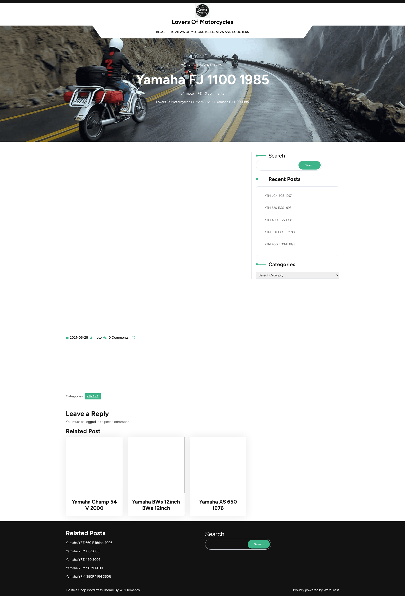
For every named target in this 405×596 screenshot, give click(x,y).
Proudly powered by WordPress (316, 590)
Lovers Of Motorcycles (202, 21)
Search (277, 155)
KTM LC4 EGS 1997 (278, 196)
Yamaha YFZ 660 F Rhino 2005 (89, 543)
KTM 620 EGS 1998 (278, 208)
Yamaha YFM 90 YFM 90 (84, 568)
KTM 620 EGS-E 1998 (280, 232)
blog (160, 32)
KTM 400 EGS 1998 (278, 220)
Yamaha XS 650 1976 (218, 504)
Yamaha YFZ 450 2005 (83, 560)
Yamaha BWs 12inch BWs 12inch (156, 504)
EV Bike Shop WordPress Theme (90, 590)
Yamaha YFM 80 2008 (83, 551)
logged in (92, 422)
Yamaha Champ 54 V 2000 (94, 504)
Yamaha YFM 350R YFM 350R (88, 576)
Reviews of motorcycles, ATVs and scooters (210, 32)
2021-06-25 (79, 338)
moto (98, 337)
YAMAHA (203, 102)
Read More (92, 465)
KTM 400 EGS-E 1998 (280, 244)
